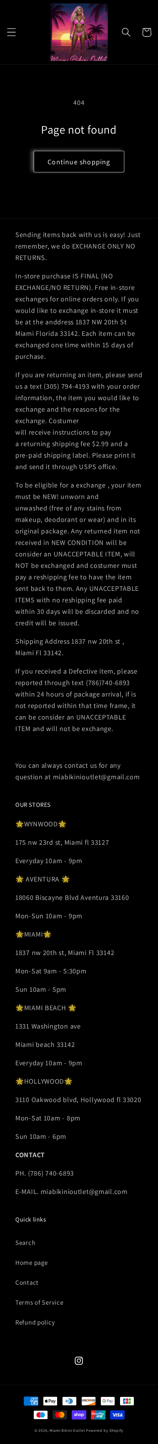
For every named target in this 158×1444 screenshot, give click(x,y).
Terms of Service (39, 1302)
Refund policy (35, 1322)
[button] (12, 32)
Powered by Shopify (104, 1430)
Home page (31, 1262)
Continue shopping (79, 161)
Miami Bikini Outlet (67, 1430)
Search (25, 1242)
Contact (27, 1282)
